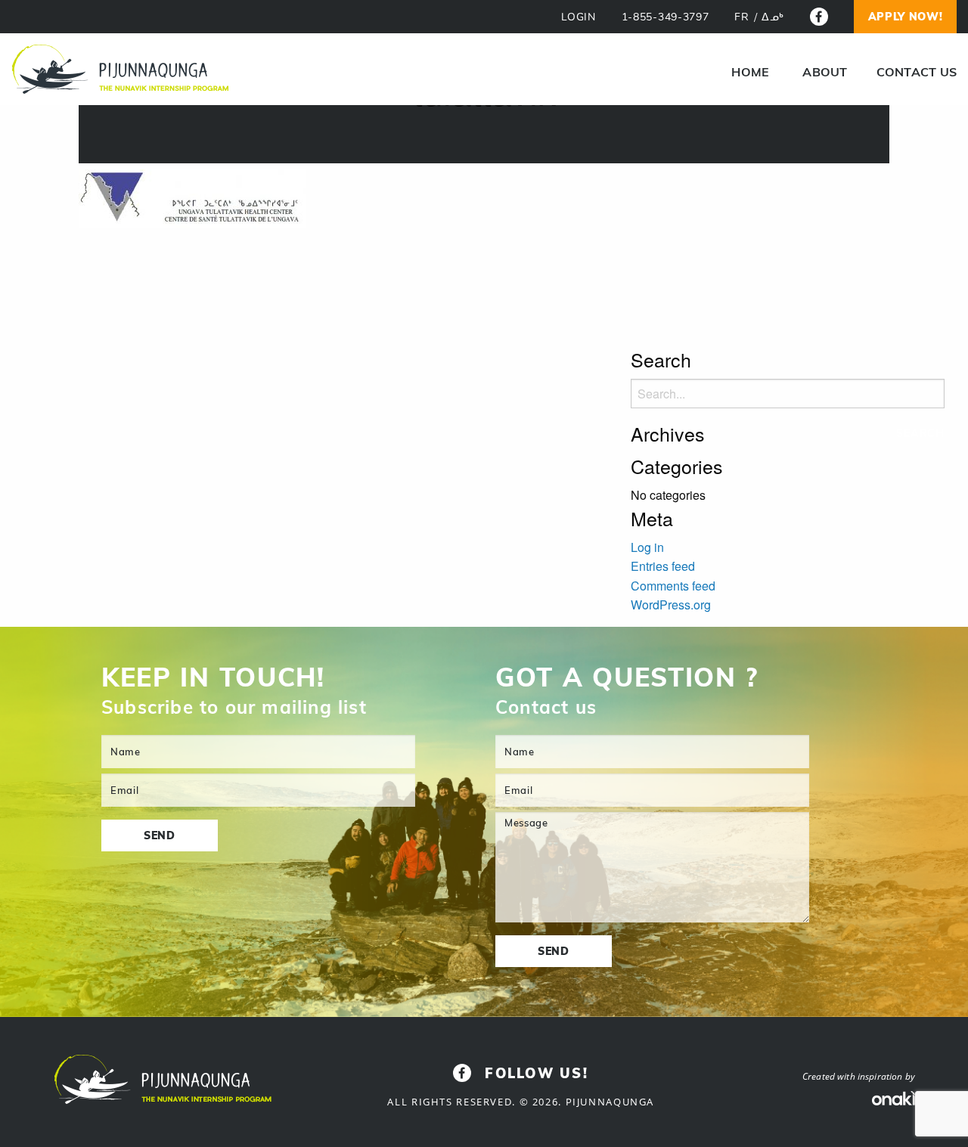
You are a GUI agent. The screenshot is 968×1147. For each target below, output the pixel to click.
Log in (647, 547)
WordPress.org (671, 604)
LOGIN (578, 17)
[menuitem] (750, 71)
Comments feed (673, 585)
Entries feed (663, 566)
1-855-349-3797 (665, 17)
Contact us (916, 71)
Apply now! (905, 16)
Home (750, 71)
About (824, 71)
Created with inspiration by (858, 1076)
